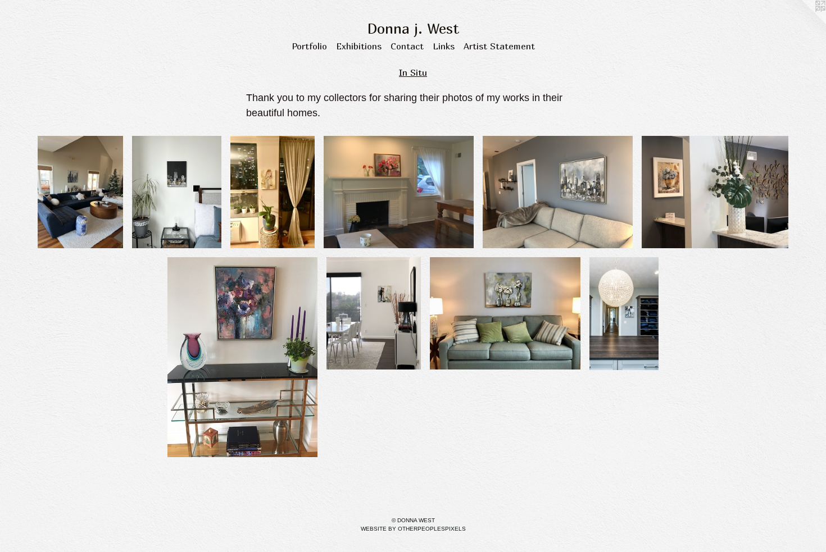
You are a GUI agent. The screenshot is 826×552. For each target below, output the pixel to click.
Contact (407, 46)
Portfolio (309, 46)
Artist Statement (499, 46)
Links (444, 46)
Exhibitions (359, 46)
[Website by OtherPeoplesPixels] (803, 22)
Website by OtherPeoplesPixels (413, 529)
